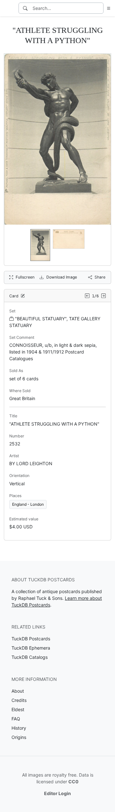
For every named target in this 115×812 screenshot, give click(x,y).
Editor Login (57, 793)
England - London (28, 504)
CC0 (73, 781)
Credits (19, 700)
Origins (19, 737)
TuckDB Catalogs (30, 657)
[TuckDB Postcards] (8, 8)
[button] (107, 8)
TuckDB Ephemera (31, 648)
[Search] (25, 8)
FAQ (16, 718)
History (19, 728)
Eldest (18, 709)
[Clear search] (99, 8)
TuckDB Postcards (31, 638)
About (18, 691)
